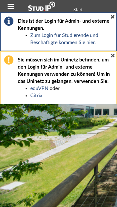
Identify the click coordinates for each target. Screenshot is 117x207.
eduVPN (39, 88)
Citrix (36, 95)
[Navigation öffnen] (11, 7)
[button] (112, 16)
